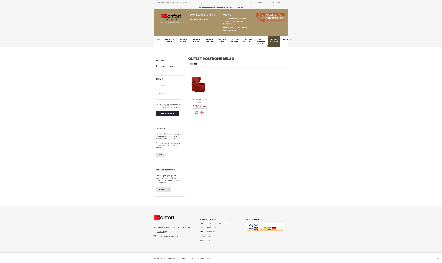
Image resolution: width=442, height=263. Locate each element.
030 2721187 (167, 66)
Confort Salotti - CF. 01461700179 (179, 258)
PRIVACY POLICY (205, 236)
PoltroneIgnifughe (209, 40)
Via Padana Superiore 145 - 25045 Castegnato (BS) (175, 227)
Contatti (287, 39)
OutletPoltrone (274, 40)
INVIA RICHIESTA (167, 113)
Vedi (160, 155)
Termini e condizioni (254, 2)
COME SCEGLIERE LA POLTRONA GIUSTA (213, 223)
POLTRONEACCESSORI (247, 40)
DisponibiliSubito (169, 40)
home (158, 39)
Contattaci (163, 190)
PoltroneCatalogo (196, 40)
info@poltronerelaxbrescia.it (168, 236)
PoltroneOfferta (183, 40)
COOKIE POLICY (205, 240)
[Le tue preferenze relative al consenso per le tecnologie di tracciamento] (438, 259)
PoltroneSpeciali (222, 40)
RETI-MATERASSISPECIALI (261, 41)
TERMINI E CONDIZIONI (207, 232)
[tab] (191, 64)
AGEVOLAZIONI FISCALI (208, 228)
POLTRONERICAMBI (235, 40)
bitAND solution (205, 258)
